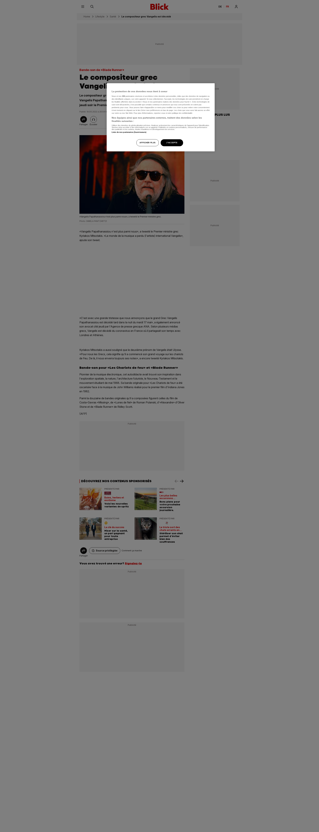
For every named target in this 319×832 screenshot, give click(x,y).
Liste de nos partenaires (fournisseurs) (129, 132)
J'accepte (171, 142)
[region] (161, 117)
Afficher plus (147, 142)
